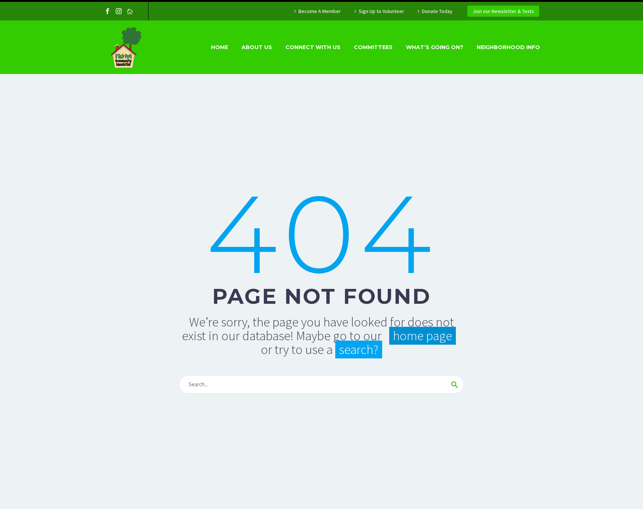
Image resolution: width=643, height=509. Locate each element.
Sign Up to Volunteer (381, 11)
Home (219, 47)
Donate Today (437, 11)
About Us (256, 47)
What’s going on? (434, 47)
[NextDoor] (129, 11)
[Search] (454, 384)
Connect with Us (312, 47)
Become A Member (319, 11)
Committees (373, 47)
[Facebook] (107, 11)
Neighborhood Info (508, 47)
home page (422, 336)
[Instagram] (118, 11)
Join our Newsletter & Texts (503, 11)
